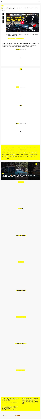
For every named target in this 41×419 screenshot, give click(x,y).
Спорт (22, 154)
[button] (37, 1)
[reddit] (3, 22)
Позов (29, 152)
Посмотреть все (23, 49)
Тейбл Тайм (26, 154)
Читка (21, 156)
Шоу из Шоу (30, 156)
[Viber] (3, 18)
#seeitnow (9, 406)
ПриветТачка (22, 38)
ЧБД (16, 156)
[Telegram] (3, 16)
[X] (3, 17)
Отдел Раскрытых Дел (10, 152)
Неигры (3, 152)
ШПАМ (23, 156)
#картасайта (12, 409)
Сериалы (18, 154)
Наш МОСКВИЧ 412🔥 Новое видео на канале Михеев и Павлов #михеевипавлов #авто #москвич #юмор (18, 176)
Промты (32, 152)
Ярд (15, 158)
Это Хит (34, 156)
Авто (9, 38)
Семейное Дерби (12, 154)
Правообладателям (14, 402)
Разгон (36, 152)
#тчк (3, 409)
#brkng (3, 408)
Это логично (4, 158)
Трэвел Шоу (35, 154)
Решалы (3, 154)
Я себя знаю (12, 158)
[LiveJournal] (3, 21)
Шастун (26, 156)
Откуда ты (16, 152)
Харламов (6, 156)
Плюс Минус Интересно (23, 152)
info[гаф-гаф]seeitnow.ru (12, 399)
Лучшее (17, 38)
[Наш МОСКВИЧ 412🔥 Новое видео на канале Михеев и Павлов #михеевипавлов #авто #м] (20, 171)
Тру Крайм (31, 154)
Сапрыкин (7, 154)
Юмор (8, 158)
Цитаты (13, 156)
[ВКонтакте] (3, 13)
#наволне (8, 408)
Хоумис (10, 156)
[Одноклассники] (3, 14)
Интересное (13, 38)
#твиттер (7, 409)
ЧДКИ (18, 156)
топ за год (8, 402)
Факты (3, 156)
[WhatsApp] (3, 20)
